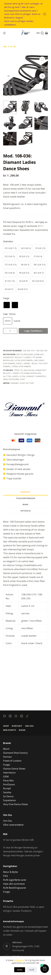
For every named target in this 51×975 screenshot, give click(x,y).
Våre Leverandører (13, 824)
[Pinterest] (15, 716)
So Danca (8, 796)
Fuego (6, 764)
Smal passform (11, 379)
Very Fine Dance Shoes (15, 804)
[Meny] (4, 33)
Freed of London (12, 760)
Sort (22, 379)
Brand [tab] (25, 504)
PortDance (9, 784)
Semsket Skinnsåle (36, 376)
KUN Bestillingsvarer (14, 887)
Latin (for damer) (24, 360)
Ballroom (29, 370)
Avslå (31, 969)
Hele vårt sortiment (14, 883)
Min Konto (9, 730)
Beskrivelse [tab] (25, 492)
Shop (6, 726)
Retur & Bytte (10, 872)
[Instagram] (10, 716)
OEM (6, 776)
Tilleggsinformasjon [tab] (25, 498)
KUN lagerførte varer (14, 879)
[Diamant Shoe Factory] (24, 409)
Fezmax (7, 756)
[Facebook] (4, 716)
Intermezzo (9, 772)
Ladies (15, 376)
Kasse (22, 730)
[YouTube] (21, 716)
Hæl (9, 314)
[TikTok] (27, 716)
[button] (44, 968)
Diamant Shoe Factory (22, 383)
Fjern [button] (44, 14)
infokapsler (19, 960)
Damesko (39, 354)
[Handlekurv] (46, 33)
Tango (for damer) (21, 366)
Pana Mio (8, 780)
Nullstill (17, 321)
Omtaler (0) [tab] (25, 511)
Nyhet (19, 363)
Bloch (6, 748)
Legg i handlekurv (33, 330)
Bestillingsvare (25, 354)
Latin (22, 376)
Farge (6, 298)
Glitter (7, 376)
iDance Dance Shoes (14, 768)
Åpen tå (18, 370)
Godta (19, 969)
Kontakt (17, 726)
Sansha (7, 792)
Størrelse (8, 241)
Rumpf (7, 788)
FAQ (5, 875)
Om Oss (29, 726)
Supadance (9, 800)
